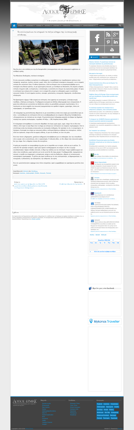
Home (14, 25)
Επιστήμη (99, 409)
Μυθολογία (100, 412)
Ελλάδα (37, 173)
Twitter (44, 420)
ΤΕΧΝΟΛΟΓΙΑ (66, 25)
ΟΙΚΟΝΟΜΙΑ (29, 25)
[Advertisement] (48, 200)
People (92, 234)
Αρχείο (116, 57)
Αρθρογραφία (30, 173)
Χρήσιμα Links (74, 409)
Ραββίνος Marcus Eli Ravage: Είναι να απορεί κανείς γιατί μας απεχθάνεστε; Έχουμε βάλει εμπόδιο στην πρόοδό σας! (104, 96)
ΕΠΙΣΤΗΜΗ (56, 25)
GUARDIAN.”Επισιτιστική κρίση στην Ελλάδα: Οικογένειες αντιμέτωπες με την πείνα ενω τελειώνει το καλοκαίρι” (104, 142)
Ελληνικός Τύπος (75, 403)
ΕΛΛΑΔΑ (20, 25)
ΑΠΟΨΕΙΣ (47, 25)
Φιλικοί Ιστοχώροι (75, 407)
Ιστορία (106, 409)
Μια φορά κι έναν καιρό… (96, 73)
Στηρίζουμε (73, 415)
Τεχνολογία (114, 418)
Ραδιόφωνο (73, 413)
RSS (43, 416)
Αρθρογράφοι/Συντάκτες (49, 411)
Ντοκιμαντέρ (114, 412)
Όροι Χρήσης (46, 407)
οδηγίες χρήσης (36, 219)
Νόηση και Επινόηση (103, 415)
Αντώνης (97, 177)
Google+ (44, 424)
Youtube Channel (47, 422)
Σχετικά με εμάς (46, 403)
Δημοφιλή (95, 57)
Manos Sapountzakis (100, 162)
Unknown (26, 171)
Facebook (45, 418)
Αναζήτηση (120, 25)
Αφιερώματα (109, 407)
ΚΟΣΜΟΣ (38, 25)
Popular (103, 234)
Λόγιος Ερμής (29, 428)
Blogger (120, 428)
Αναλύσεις (23, 173)
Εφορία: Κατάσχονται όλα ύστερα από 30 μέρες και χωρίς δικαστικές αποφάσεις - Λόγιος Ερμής (111, 173)
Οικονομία (113, 415)
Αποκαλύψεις (114, 404)
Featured (99, 404)
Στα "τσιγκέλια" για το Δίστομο (97, 130)
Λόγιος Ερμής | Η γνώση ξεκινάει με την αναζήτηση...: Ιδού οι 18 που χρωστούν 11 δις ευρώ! (111, 158)
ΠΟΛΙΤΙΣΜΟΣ (76, 25)
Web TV (44, 413)
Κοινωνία (43, 173)
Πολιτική (48, 173)
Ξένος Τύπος (73, 405)
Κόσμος (111, 409)
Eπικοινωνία (45, 405)
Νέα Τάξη (107, 412)
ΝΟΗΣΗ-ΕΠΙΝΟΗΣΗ (88, 25)
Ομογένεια (73, 411)
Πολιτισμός (106, 418)
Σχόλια (105, 57)
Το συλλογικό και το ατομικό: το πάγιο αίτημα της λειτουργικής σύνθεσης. (47, 33)
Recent (98, 234)
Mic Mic (97, 154)
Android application (47, 415)
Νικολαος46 (98, 193)
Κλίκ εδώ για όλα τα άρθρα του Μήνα (104, 251)
